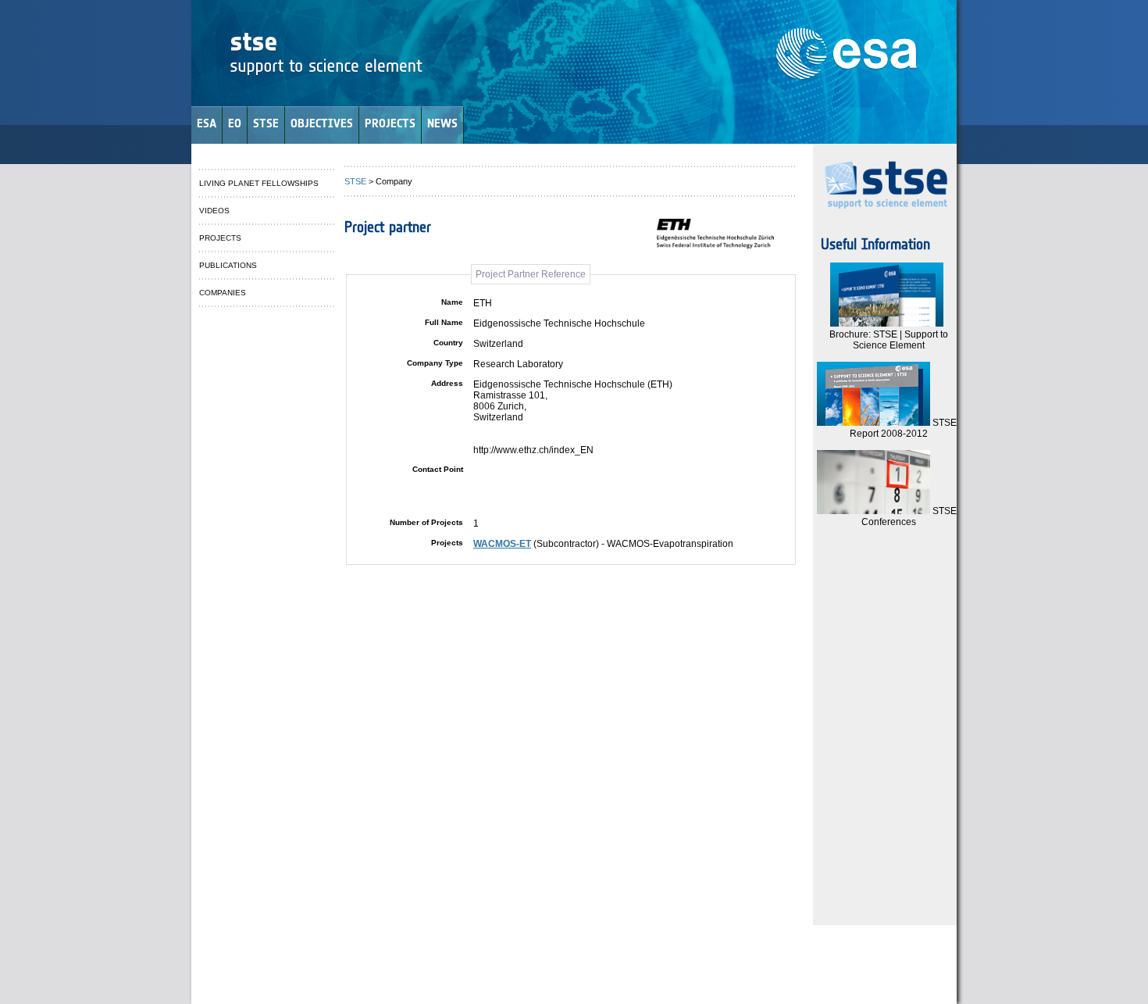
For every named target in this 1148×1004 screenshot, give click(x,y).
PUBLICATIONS (228, 265)
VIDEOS (214, 210)
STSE (266, 123)
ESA (206, 123)
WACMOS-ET (502, 543)
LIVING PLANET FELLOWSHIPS (259, 183)
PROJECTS (390, 123)
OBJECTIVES (322, 123)
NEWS (442, 123)
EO (234, 123)
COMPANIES (222, 292)
